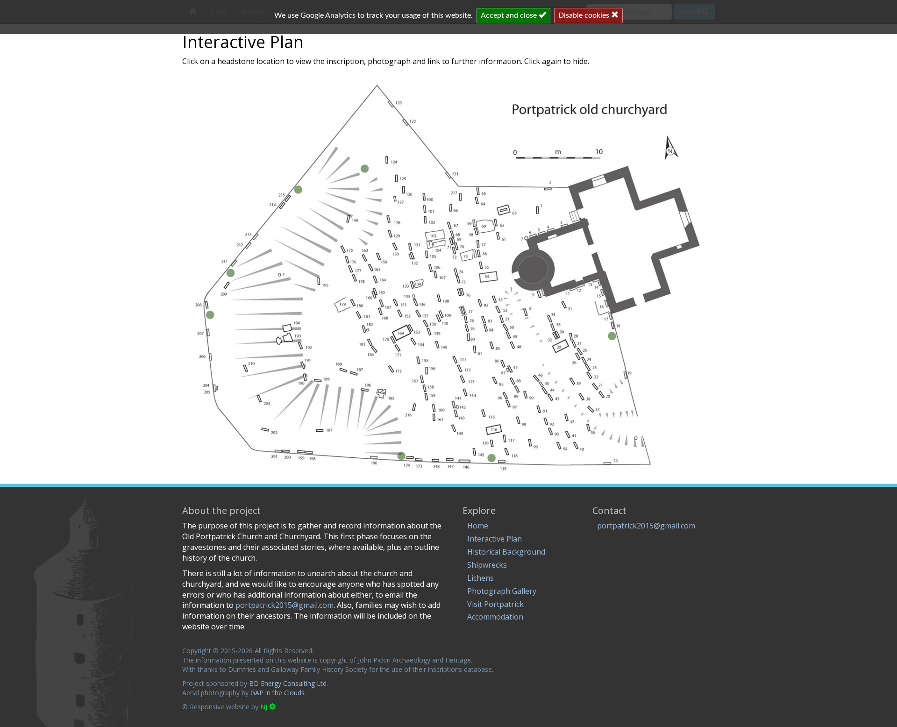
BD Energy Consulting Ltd (288, 683)
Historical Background (506, 552)
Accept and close (510, 15)
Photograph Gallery (501, 591)
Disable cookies (584, 15)
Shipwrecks (487, 565)
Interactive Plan (494, 539)
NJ (264, 706)
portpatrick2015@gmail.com (646, 525)
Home (477, 525)
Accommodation (495, 617)
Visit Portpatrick (495, 604)
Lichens (480, 578)
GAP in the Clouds (277, 692)
